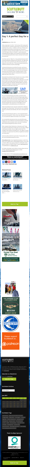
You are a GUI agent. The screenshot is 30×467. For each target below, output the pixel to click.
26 (10, 406)
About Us (22, 457)
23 (24, 405)
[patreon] (10, 349)
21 (17, 405)
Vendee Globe (17, 424)
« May (3, 408)
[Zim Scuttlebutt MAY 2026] (10, 243)
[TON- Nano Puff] (10, 296)
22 (21, 405)
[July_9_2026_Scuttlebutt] (10, 261)
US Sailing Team (10, 424)
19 (10, 405)
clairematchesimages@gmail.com (20, 154)
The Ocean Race (13, 422)
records (4, 422)
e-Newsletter (6, 370)
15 (21, 403)
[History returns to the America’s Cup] (17, 189)
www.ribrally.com (24, 144)
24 (3, 406)
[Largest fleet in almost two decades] (17, 177)
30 (24, 406)
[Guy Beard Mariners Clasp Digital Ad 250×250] (10, 314)
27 (14, 406)
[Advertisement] (10, 270)
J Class (6, 164)
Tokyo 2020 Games (20, 422)
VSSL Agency (16, 455)
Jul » (5, 408)
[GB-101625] (15, 93)
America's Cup (5, 415)
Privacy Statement (6, 457)
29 (21, 406)
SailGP (8, 422)
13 (14, 403)
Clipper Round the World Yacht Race (16, 415)
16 (24, 403)
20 (14, 405)
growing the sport (20, 419)
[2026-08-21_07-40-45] (15, 5)
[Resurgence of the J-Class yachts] (6, 177)
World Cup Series (6, 426)
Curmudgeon (17, 417)
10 (3, 403)
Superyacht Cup (13, 164)
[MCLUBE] (10, 226)
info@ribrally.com (14, 145)
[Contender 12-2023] (10, 331)
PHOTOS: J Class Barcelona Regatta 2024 (6, 191)
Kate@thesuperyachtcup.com (8, 151)
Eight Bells (4, 419)
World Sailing (23, 426)
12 (10, 403)
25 (7, 406)
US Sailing (4, 424)
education (23, 417)
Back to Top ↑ (15, 204)
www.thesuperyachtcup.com (12, 149)
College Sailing (5, 417)
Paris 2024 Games (19, 421)
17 (3, 405)
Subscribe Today (9, 379)
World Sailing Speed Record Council (9, 428)
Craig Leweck (11, 417)
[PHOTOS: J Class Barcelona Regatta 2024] (6, 189)
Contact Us (5, 458)
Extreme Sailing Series (11, 419)
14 (17, 403)
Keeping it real (5, 421)
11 (7, 403)
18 (7, 405)
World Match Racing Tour (14, 426)
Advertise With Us (15, 457)
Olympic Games (12, 421)
